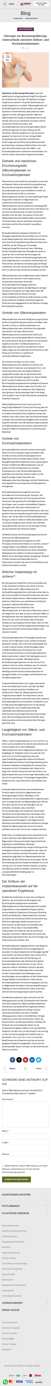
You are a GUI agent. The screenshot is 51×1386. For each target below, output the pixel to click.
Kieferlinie (6, 1247)
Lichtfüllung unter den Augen (14, 1263)
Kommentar (8, 1099)
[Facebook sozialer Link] (12, 1060)
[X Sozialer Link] (19, 1060)
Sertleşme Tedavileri (11, 1328)
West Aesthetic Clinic (22, 1037)
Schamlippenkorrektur (11, 1296)
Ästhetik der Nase (10, 1236)
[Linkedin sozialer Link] (32, 1060)
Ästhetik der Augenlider (12, 1269)
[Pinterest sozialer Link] (25, 1060)
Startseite (17, 18)
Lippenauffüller (8, 1274)
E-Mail (5, 1142)
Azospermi (7, 1349)
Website (5, 1154)
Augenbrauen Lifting (11, 1253)
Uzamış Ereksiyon (10, 1322)
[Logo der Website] (25, 4)
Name (5, 1131)
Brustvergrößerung (39, 741)
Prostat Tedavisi (9, 1344)
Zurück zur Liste (25, 1068)
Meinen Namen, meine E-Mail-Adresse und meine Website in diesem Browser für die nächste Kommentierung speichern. (24, 1169)
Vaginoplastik (8, 1290)
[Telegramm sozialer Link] (38, 1060)
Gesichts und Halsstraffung (14, 1231)
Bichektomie (7, 1280)
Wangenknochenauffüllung (14, 1285)
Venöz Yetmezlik (9, 1333)
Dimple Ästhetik (9, 1258)
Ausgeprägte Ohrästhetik (13, 1242)
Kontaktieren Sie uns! (41, 4)
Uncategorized (31, 18)
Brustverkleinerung (10, 1226)
